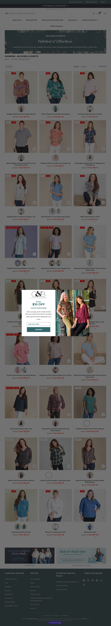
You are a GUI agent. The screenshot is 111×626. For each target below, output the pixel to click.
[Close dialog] (87, 292)
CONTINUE (38, 330)
